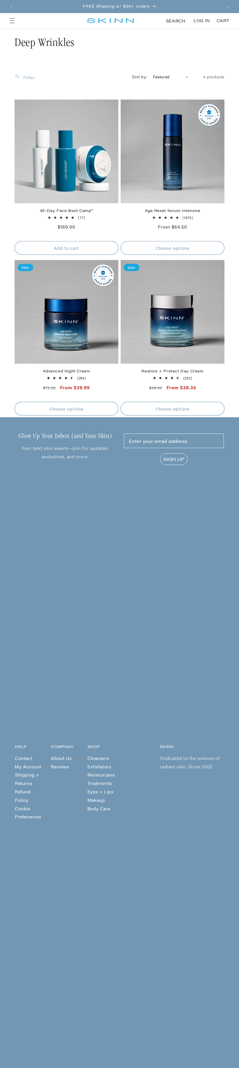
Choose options (172, 248)
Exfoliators (99, 766)
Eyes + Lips (100, 791)
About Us (61, 758)
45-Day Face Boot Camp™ (66, 210)
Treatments (99, 783)
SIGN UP (173, 459)
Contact (23, 758)
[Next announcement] (227, 6)
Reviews (60, 766)
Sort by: (139, 76)
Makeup (96, 800)
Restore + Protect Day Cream (172, 371)
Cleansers (98, 758)
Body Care (98, 808)
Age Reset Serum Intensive (173, 210)
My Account (28, 766)
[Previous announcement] (11, 6)
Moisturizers (101, 774)
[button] (12, 20)
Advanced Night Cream (66, 371)
